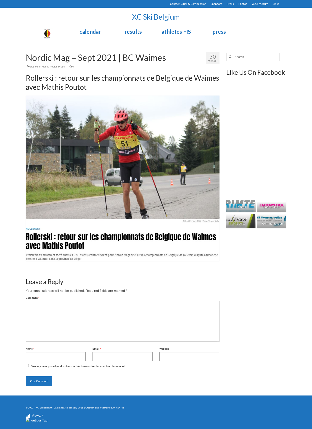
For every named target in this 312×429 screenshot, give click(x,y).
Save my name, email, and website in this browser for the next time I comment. (78, 366)
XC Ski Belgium (156, 16)
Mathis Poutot (49, 66)
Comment (32, 297)
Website (164, 348)
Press (61, 66)
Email (97, 348)
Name (30, 348)
